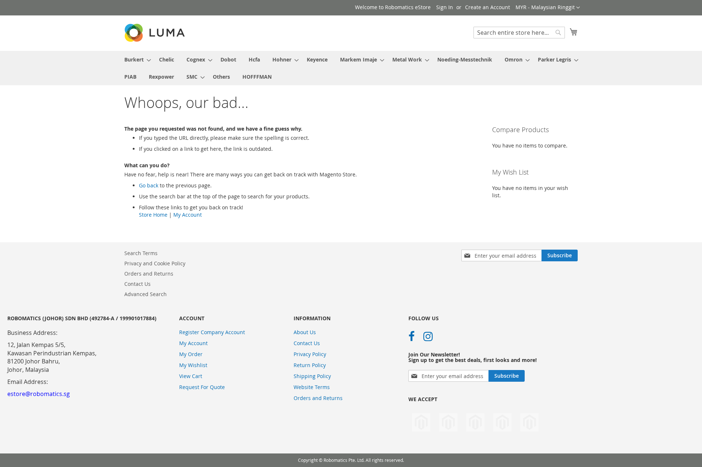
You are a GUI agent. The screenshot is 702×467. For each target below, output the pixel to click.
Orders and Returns (148, 273)
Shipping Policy (312, 376)
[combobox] (519, 32)
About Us (305, 332)
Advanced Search (145, 294)
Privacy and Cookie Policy (154, 263)
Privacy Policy (310, 354)
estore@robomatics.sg (38, 394)
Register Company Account (212, 332)
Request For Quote (202, 387)
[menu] (351, 68)
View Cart (190, 376)
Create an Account (487, 7)
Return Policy (310, 365)
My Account (187, 214)
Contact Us (137, 283)
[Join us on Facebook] (411, 336)
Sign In (444, 7)
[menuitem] (135, 59)
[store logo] (155, 33)
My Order (191, 354)
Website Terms (312, 387)
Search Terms (141, 253)
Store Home (153, 214)
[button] (548, 8)
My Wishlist (193, 365)
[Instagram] (428, 336)
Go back (148, 185)
